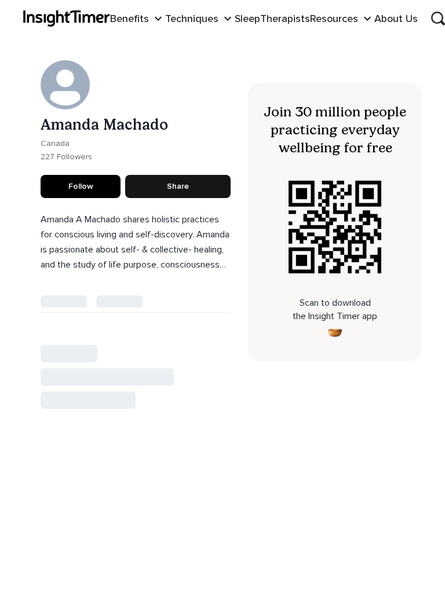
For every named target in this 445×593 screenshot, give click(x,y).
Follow (80, 186)
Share (178, 186)
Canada (55, 143)
